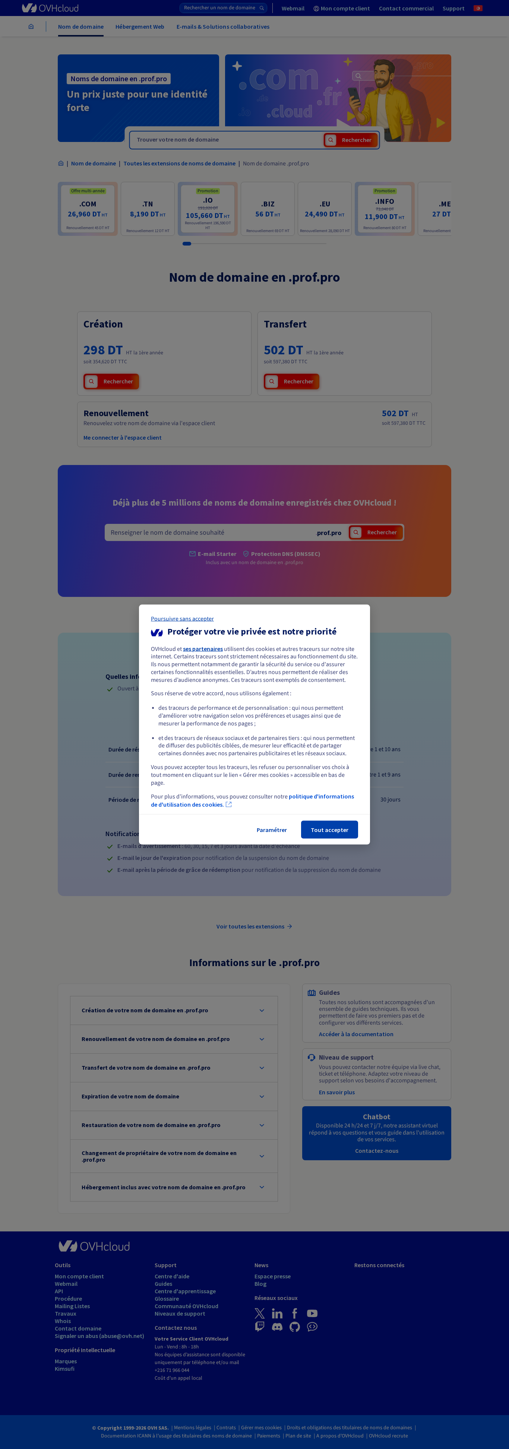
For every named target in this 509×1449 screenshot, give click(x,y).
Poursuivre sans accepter (182, 618)
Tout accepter (329, 829)
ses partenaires (203, 648)
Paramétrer (272, 829)
